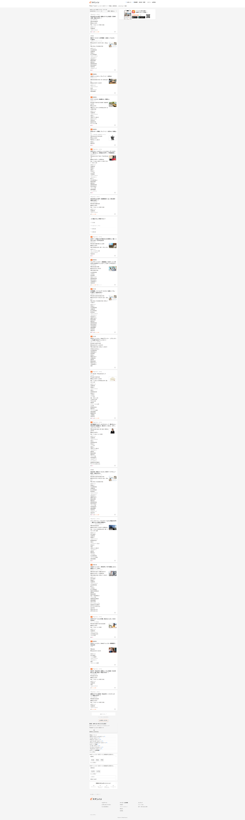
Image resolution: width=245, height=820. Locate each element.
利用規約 (121, 804)
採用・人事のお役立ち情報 (142, 806)
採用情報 (121, 810)
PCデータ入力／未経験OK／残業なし (100, 99)
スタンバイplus (140, 804)
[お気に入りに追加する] (115, 31)
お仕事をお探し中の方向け (106, 804)
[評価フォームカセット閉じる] (116, 783)
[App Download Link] (135, 17)
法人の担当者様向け (105, 806)
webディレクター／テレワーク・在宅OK (101, 76)
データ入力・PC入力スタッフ (98, 373)
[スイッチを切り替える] (101, 11)
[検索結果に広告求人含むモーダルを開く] (94, 11)
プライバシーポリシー (124, 806)
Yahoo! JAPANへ (93, 814)
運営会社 (121, 808)
